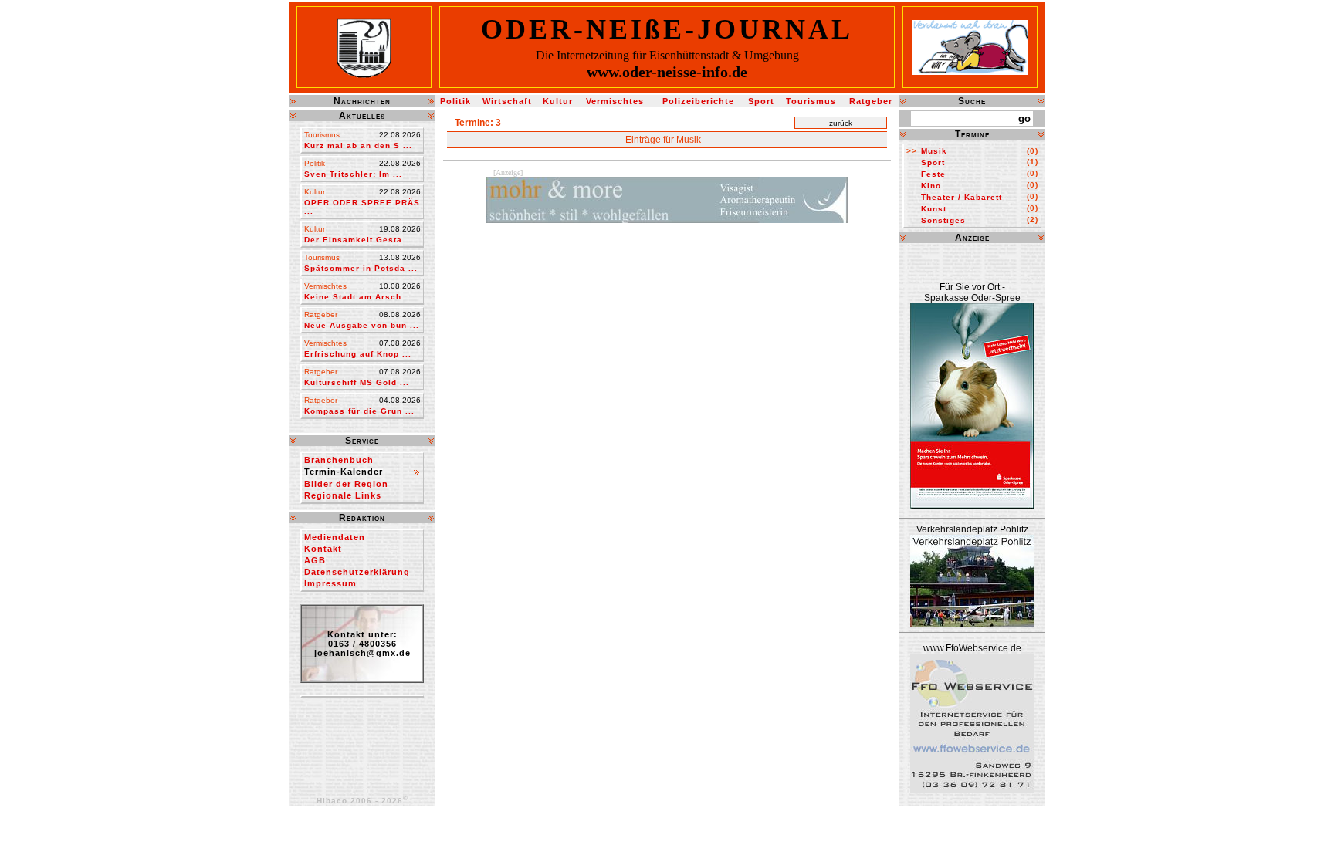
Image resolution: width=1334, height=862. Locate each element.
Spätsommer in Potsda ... (361, 268)
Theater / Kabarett (961, 197)
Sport (761, 101)
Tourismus (811, 101)
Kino (931, 185)
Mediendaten (334, 537)
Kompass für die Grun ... (359, 411)
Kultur (558, 101)
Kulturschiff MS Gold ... (356, 382)
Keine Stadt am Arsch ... (359, 296)
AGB (315, 560)
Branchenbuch (339, 460)
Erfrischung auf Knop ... (357, 354)
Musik (934, 151)
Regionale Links (342, 495)
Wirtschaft (507, 101)
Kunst (933, 209)
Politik (455, 101)
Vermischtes (615, 101)
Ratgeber (870, 101)
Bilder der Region (346, 483)
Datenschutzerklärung (357, 571)
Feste (933, 174)
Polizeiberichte (698, 101)
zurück (840, 123)
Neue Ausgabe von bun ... (361, 325)
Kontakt (323, 548)
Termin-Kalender (343, 471)
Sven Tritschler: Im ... (353, 174)
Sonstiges (943, 220)
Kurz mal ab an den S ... (358, 145)
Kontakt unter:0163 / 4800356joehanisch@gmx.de (362, 643)
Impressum (330, 583)
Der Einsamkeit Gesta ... (359, 239)
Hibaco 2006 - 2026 (362, 800)
